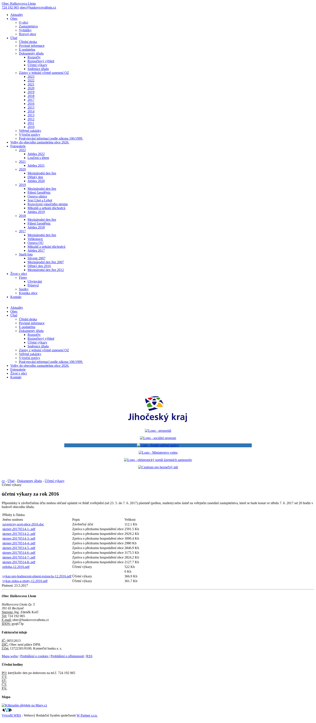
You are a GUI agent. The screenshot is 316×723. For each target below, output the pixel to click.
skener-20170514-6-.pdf (18, 552)
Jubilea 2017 (36, 250)
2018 (31, 96)
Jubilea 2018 (36, 227)
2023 (31, 76)
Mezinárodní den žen (42, 173)
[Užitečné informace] (158, 467)
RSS (89, 656)
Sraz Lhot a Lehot (40, 200)
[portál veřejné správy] (158, 445)
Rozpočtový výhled (41, 61)
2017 (31, 100)
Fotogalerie (18, 146)
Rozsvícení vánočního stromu (48, 204)
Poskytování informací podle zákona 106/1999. (51, 138)
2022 (31, 80)
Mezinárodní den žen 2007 (46, 262)
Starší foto (26, 254)
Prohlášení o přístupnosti (67, 656)
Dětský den (35, 177)
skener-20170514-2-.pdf (18, 534)
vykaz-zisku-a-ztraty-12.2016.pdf (25, 581)
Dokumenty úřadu (31, 53)
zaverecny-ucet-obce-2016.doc (23, 524)
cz (3, 481)
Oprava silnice (37, 196)
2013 (31, 115)
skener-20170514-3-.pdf (18, 538)
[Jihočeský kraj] (158, 423)
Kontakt (15, 297)
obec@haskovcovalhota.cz (38, 7)
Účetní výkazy (37, 65)
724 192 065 (10, 7)
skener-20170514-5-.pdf (18, 548)
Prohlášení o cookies (34, 656)
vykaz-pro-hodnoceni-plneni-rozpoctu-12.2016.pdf (36, 576)
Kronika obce (28, 293)
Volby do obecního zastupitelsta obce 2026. (39, 142)
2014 (31, 111)
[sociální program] (158, 438)
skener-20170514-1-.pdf (18, 529)
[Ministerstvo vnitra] (158, 452)
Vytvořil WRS (11, 715)
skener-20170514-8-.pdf (18, 562)
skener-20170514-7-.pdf (18, 557)
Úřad (13, 38)
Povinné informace (31, 45)
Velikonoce (35, 239)
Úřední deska (28, 42)
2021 (31, 84)
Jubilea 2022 (36, 154)
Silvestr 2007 (36, 258)
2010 (31, 127)
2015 (31, 107)
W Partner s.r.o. (87, 715)
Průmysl (33, 285)
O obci (23, 22)
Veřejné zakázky (30, 130)
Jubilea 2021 (36, 165)
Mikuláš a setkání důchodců (46, 208)
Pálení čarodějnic (39, 192)
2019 (31, 92)
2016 (31, 103)
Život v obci (18, 274)
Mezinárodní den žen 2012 (46, 270)
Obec (14, 18)
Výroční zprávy (29, 134)
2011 (31, 123)
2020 (31, 88)
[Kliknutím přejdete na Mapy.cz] (24, 705)
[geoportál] (158, 430)
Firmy (23, 277)
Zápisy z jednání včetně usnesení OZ (44, 73)
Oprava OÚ (36, 243)
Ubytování (35, 281)
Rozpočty (34, 57)
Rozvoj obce (27, 34)
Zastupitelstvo (28, 26)
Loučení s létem (38, 158)
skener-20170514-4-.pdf (18, 543)
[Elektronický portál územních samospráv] (158, 460)
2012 (31, 119)
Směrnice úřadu (38, 69)
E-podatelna (27, 49)
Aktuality (16, 15)
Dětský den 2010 (39, 266)
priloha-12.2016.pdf (15, 567)
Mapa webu (10, 656)
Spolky (24, 289)
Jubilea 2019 (36, 212)
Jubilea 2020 (36, 181)
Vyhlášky (25, 30)
